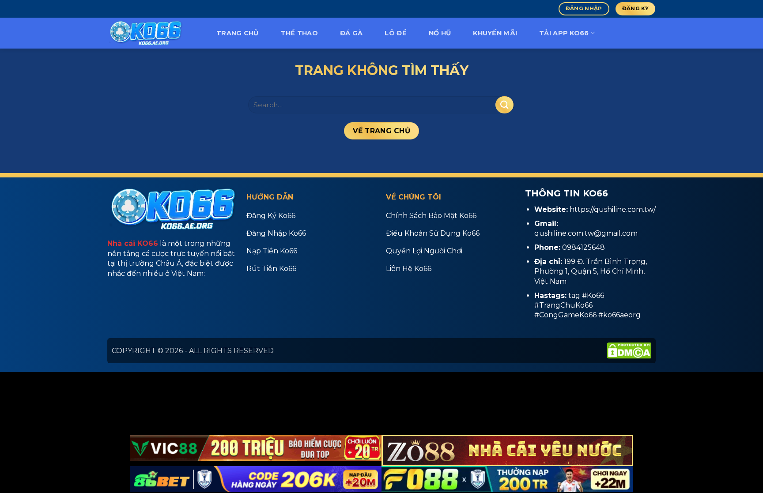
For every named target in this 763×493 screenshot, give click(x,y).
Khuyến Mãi (495, 33)
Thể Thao (299, 33)
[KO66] (152, 33)
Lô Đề (395, 33)
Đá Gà (351, 33)
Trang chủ (237, 33)
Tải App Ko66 (564, 33)
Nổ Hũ (440, 33)
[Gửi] (504, 104)
